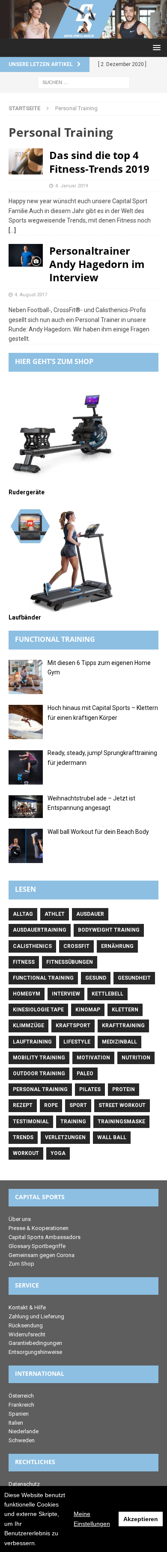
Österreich (21, 1396)
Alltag (23, 914)
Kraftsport (73, 1026)
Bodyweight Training (109, 930)
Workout (26, 1153)
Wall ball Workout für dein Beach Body (98, 831)
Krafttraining (123, 1026)
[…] (12, 230)
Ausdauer (90, 914)
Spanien (19, 1414)
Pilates (90, 1089)
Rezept (23, 1105)
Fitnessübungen (69, 962)
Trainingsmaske (121, 1122)
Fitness (24, 962)
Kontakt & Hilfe (27, 1307)
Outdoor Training (39, 1074)
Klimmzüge (28, 1026)
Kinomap (87, 1010)
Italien (16, 1423)
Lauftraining (32, 1042)
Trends (23, 1137)
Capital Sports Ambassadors (45, 1237)
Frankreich (21, 1405)
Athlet (55, 914)
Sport (78, 1105)
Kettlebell (107, 994)
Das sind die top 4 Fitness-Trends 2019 (99, 161)
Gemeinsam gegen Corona (42, 1255)
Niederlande (24, 1431)
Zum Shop (21, 1263)
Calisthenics (32, 946)
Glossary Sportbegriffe (37, 1246)
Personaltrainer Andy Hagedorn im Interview (97, 264)
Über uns (20, 1219)
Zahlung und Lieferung (36, 1316)
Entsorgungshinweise (35, 1352)
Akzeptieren (140, 1519)
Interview (66, 994)
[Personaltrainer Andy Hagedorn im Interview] (26, 255)
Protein (123, 1089)
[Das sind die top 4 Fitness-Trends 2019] (26, 161)
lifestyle (76, 1042)
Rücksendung (26, 1325)
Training (73, 1122)
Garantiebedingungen (35, 1343)
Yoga (58, 1153)
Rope (51, 1105)
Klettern (125, 1010)
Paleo (85, 1074)
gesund (95, 978)
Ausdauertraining (39, 930)
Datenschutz (24, 1484)
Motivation (93, 1058)
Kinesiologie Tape (38, 1010)
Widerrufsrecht (27, 1334)
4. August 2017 (31, 295)
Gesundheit (134, 978)
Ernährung (117, 946)
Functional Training (43, 978)
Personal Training (40, 1089)
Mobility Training (39, 1058)
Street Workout (122, 1105)
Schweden (22, 1440)
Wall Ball (111, 1137)
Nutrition (136, 1058)
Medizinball (119, 1042)
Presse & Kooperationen (39, 1228)
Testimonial (31, 1122)
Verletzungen (65, 1137)
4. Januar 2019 (71, 186)
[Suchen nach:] (84, 81)
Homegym (26, 994)
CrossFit (76, 946)
